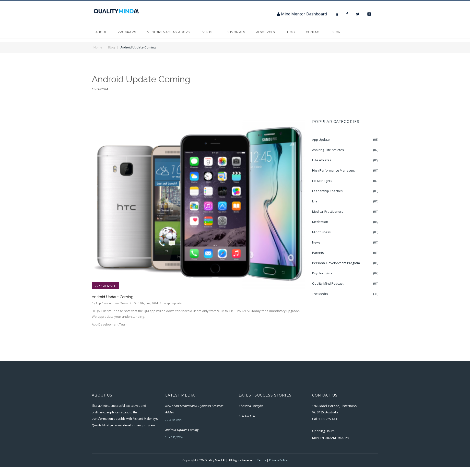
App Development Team (112, 303)
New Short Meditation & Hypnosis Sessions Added (194, 409)
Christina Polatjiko (251, 406)
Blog (290, 32)
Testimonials (234, 32)
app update (174, 303)
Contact (313, 32)
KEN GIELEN (247, 416)
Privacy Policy (278, 460)
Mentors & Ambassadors (168, 32)
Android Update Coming (138, 47)
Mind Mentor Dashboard (303, 14)
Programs (127, 32)
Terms (261, 460)
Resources (265, 32)
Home (98, 47)
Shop (336, 32)
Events (206, 32)
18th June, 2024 (148, 303)
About (100, 32)
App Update (105, 285)
